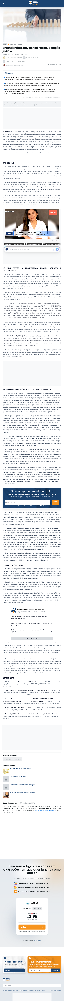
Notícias (10, 990)
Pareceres (31, 990)
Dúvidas (37, 990)
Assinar (23, 927)
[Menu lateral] (3, 3)
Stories (43, 990)
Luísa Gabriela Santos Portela (20, 769)
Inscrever (55, 502)
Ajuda (51, 990)
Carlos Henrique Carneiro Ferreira (22, 793)
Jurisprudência (23, 990)
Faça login (37, 940)
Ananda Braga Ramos (18, 777)
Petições (15, 990)
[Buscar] (59, 985)
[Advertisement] (32, 834)
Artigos (5, 990)
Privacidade (43, 505)
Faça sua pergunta (32, 638)
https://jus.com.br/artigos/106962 (45, 810)
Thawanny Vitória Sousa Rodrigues (23, 785)
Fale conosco (57, 990)
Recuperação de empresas (12, 759)
